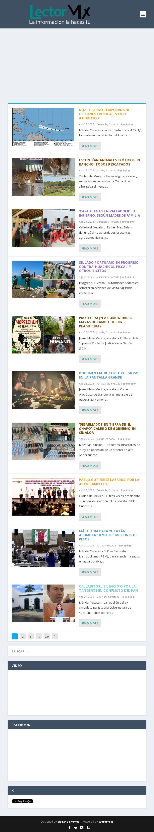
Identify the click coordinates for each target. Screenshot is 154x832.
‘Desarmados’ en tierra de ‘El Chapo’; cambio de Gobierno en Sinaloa (107, 428)
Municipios (102, 221)
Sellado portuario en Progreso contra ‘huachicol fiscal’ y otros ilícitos (109, 266)
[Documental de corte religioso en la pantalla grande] (43, 390)
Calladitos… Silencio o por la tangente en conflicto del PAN (108, 588)
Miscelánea (102, 597)
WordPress (106, 821)
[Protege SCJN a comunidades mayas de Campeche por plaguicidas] (43, 335)
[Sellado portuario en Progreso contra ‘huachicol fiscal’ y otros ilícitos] (43, 279)
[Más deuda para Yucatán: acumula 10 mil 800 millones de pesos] (43, 548)
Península (101, 124)
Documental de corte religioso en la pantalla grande (109, 375)
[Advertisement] (77, 58)
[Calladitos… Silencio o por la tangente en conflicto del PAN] (43, 603)
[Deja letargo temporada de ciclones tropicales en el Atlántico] (43, 127)
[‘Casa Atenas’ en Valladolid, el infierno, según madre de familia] (43, 228)
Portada (113, 124)
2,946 (47, 639)
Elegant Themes (68, 821)
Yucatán (111, 545)
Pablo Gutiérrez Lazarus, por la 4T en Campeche (109, 482)
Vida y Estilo (113, 383)
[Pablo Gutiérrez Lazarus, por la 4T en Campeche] (43, 497)
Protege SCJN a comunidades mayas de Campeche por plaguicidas (105, 322)
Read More (89, 146)
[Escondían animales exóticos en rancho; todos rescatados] (43, 177)
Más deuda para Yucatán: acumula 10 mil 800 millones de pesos (108, 535)
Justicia (100, 170)
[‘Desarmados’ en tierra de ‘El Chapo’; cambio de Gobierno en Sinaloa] (43, 441)
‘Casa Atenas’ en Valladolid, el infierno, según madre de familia (109, 213)
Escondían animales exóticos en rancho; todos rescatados (109, 162)
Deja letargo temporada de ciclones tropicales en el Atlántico (104, 114)
